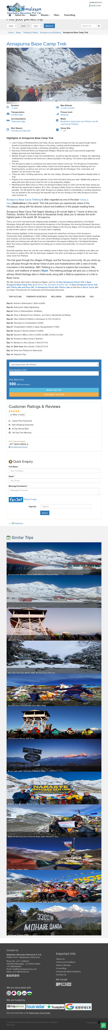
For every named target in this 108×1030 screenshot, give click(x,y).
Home (11, 32)
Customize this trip (54, 394)
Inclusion (56, 296)
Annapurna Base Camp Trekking (24, 199)
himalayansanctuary (19, 447)
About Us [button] (20, 15)
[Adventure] (24, 4)
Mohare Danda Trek (18, 935)
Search (50, 26)
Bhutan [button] (44, 15)
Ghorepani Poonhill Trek (58, 284)
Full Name (14, 466)
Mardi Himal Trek (40, 284)
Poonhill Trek (14, 640)
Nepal (18, 32)
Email (12, 476)
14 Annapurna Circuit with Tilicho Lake (52, 287)
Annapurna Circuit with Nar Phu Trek (27, 705)
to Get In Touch (87, 287)
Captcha (32, 506)
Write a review (18, 414)
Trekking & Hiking (30, 32)
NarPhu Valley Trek (18, 869)
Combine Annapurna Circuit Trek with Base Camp (34, 902)
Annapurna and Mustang (50, 32)
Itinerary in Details (36, 296)
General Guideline (75, 296)
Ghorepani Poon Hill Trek (21, 738)
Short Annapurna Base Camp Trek (26, 804)
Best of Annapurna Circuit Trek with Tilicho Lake (33, 836)
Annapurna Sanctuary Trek (22, 607)
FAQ (92, 296)
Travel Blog (69, 15)
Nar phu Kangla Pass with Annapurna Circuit (31, 673)
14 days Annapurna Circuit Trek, (70, 282)
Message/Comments (18, 486)
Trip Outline (15, 296)
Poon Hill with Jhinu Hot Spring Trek (27, 771)
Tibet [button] (56, 15)
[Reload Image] (30, 499)
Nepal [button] (33, 15)
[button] (14, 76)
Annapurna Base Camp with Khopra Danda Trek (33, 574)
